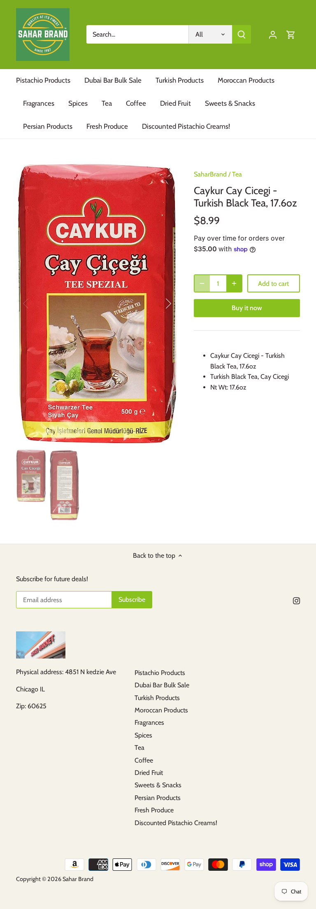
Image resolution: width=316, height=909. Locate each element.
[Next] (157, 303)
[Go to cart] (291, 34)
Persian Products (158, 798)
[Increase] (234, 283)
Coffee (144, 760)
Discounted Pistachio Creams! (176, 823)
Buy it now (247, 308)
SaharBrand (210, 174)
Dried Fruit (149, 773)
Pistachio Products (160, 673)
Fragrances (149, 722)
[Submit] (241, 34)
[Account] (273, 34)
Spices (143, 735)
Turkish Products (157, 698)
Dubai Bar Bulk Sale (162, 685)
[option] (97, 303)
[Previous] (36, 303)
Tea (237, 174)
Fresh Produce (154, 810)
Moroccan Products (161, 710)
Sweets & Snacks (158, 785)
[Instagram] (296, 600)
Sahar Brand (78, 879)
